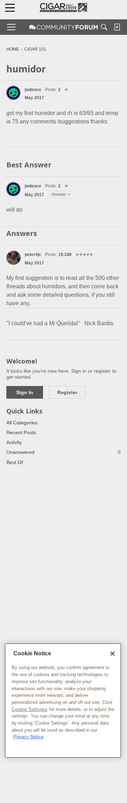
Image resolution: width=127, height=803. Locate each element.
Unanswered (63, 452)
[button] (13, 93)
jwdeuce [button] (33, 89)
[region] (63, 700)
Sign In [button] (24, 392)
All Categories (21, 422)
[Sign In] (116, 27)
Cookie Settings (30, 709)
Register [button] (67, 392)
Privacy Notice (28, 736)
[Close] (112, 653)
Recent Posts (21, 432)
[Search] (104, 27)
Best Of (14, 462)
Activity (14, 442)
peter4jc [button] (33, 254)
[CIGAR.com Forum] (63, 27)
